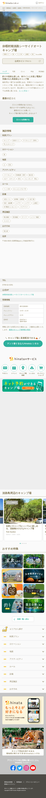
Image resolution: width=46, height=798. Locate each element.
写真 (13, 71)
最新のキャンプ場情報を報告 (19, 330)
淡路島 (19, 8)
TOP (3, 8)
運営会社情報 (8, 782)
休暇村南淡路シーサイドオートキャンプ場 (18, 295)
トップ (4, 71)
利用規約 (19, 782)
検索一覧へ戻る (23, 619)
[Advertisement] (23, 417)
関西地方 (8, 8)
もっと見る (39, 54)
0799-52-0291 (7, 285)
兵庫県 (14, 8)
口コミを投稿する (23, 120)
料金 (32, 71)
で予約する (23, 61)
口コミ (23, 71)
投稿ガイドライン (9, 784)
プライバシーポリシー (32, 782)
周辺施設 (41, 71)
